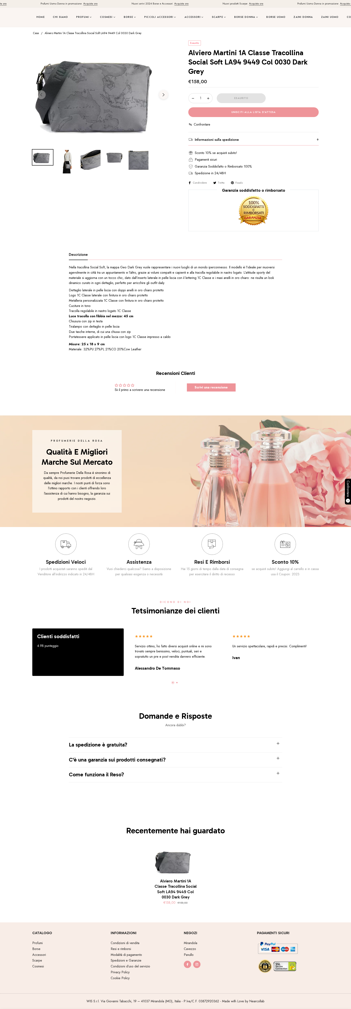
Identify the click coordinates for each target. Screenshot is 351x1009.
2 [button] (177, 682)
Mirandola (190, 943)
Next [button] (163, 94)
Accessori (39, 954)
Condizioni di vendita (125, 943)
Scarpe (37, 960)
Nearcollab (256, 1001)
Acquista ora (74, 3)
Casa (36, 33)
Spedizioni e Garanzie (126, 960)
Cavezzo (190, 949)
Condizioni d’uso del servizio (130, 966)
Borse (36, 949)
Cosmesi (38, 966)
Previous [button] (41, 94)
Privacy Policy (120, 972)
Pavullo (189, 954)
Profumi (37, 943)
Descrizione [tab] (78, 254)
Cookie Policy (120, 978)
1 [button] (172, 682)
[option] (102, 92)
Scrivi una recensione (211, 387)
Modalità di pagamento (126, 954)
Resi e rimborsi (121, 949)
